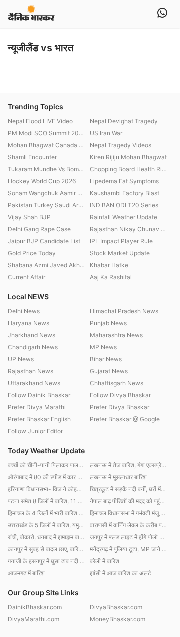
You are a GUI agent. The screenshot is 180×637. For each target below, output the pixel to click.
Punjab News (108, 323)
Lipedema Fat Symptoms (124, 181)
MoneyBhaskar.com (118, 619)
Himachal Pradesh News (124, 311)
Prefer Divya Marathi (37, 407)
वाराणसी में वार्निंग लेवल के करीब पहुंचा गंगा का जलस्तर (128, 525)
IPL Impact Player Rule (121, 241)
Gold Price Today (32, 253)
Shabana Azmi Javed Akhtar (46, 265)
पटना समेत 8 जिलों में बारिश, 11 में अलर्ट (46, 501)
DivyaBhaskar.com (116, 607)
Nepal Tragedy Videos (121, 145)
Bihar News (106, 359)
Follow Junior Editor (35, 431)
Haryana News (29, 323)
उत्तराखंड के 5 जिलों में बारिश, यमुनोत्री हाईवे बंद (46, 525)
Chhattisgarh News (117, 383)
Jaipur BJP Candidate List (44, 241)
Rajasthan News (31, 371)
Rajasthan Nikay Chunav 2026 (128, 229)
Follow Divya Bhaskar (120, 395)
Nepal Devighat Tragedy (124, 121)
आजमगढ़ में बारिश (26, 573)
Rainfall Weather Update (124, 217)
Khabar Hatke (109, 265)
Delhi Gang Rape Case (39, 229)
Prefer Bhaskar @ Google (125, 419)
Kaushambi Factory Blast (125, 193)
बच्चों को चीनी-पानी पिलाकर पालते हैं (46, 465)
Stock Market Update (120, 253)
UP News (21, 359)
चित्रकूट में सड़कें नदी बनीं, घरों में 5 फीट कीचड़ (128, 489)
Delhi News (24, 311)
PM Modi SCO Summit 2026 (46, 133)
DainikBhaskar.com (35, 607)
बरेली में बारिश (105, 561)
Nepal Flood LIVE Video (40, 121)
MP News (103, 347)
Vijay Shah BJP (29, 217)
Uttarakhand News (34, 383)
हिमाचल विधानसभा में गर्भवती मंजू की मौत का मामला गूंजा (128, 513)
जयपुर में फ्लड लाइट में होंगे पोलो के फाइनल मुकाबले (128, 537)
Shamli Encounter (32, 157)
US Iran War (106, 133)
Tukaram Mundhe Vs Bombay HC (46, 169)
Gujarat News (109, 371)
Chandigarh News (33, 347)
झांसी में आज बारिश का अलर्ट (121, 573)
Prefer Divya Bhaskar (120, 407)
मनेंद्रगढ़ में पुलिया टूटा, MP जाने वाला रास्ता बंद (128, 549)
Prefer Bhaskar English (39, 419)
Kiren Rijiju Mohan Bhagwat (128, 157)
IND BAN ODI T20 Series (124, 205)
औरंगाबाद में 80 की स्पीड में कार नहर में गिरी (46, 477)
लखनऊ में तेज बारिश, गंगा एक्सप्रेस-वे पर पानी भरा (128, 465)
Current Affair (27, 277)
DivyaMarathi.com (34, 619)
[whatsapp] (162, 14)
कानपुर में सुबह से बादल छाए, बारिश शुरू (46, 549)
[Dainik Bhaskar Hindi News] (32, 13)
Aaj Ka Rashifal (111, 277)
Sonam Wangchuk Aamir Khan (46, 193)
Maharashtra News (116, 335)
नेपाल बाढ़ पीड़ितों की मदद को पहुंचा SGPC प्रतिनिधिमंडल (128, 501)
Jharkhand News (32, 335)
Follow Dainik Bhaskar (39, 395)
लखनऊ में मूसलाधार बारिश (118, 477)
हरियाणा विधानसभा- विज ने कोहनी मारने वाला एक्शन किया (46, 489)
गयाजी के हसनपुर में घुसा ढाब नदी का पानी (46, 561)
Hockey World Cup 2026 (42, 181)
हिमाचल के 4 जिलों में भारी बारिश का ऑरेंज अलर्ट (46, 513)
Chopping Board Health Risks (128, 169)
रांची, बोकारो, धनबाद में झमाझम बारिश (46, 537)
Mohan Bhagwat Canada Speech (46, 145)
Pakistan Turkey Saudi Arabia (46, 205)
